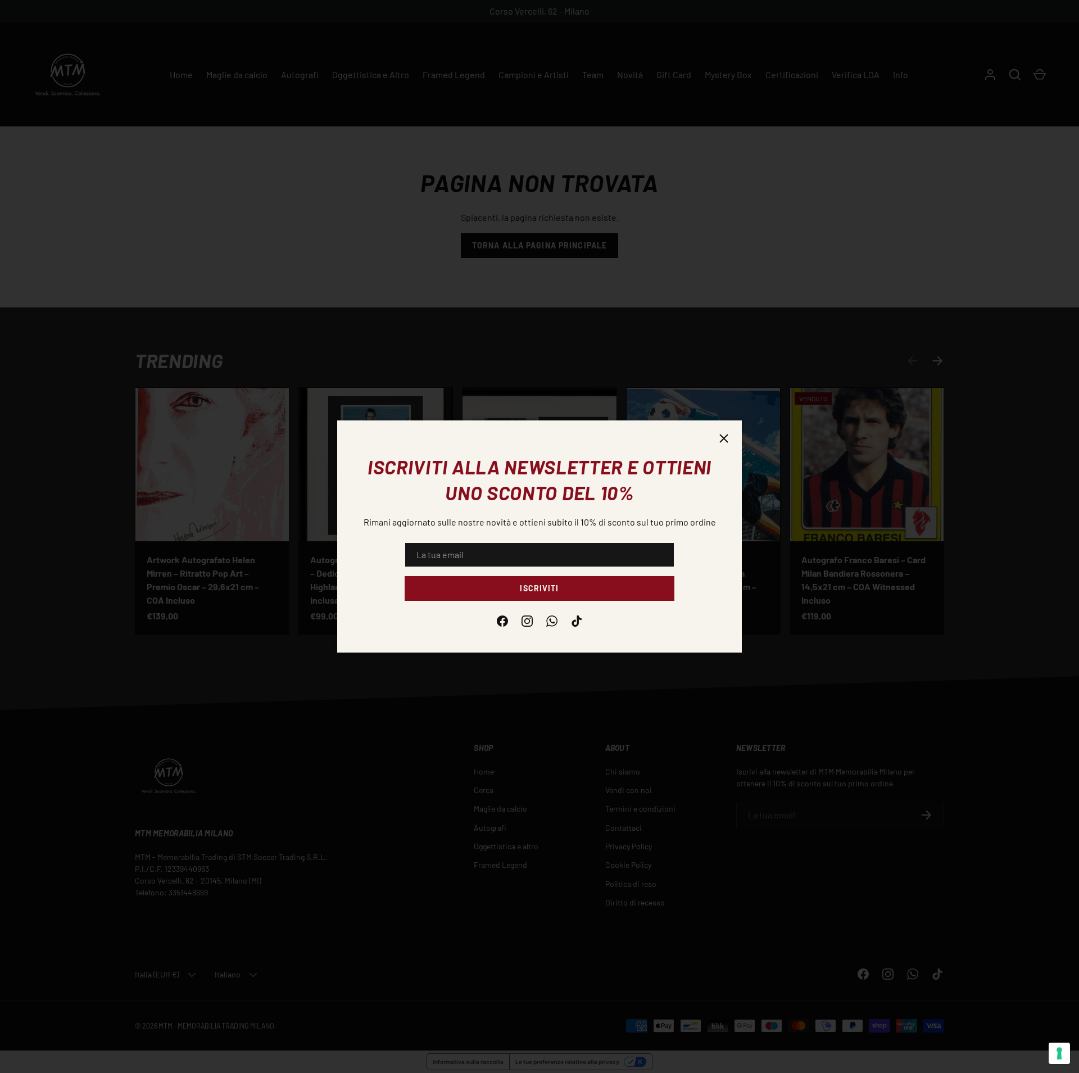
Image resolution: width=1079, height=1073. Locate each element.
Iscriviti (539, 588)
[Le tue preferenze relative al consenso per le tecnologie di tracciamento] (1059, 1053)
